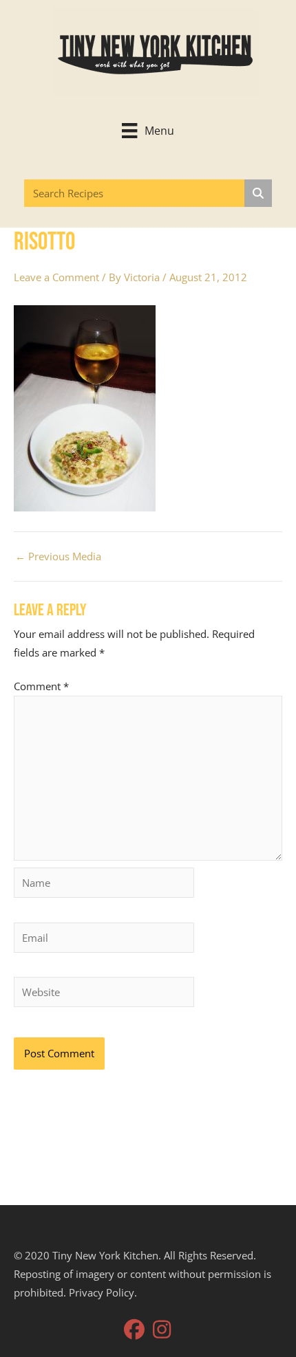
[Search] (258, 193)
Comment (41, 686)
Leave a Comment (56, 277)
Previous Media (58, 556)
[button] (134, 1329)
